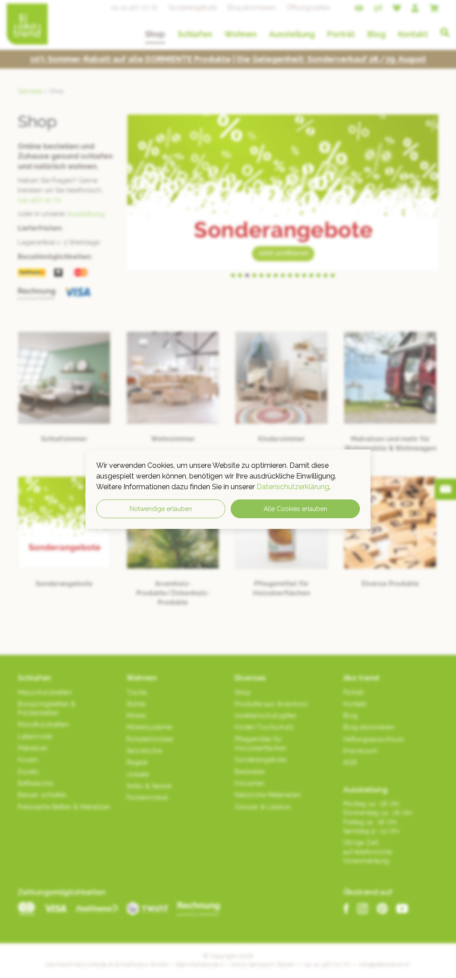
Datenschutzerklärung (292, 487)
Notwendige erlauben (161, 508)
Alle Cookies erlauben (295, 508)
